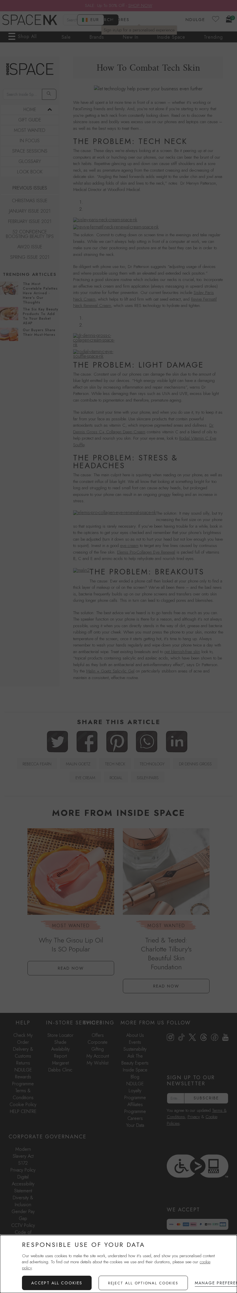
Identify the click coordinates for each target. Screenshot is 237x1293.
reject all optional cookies (143, 1283)
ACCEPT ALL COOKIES (56, 1283)
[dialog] (118, 1264)
